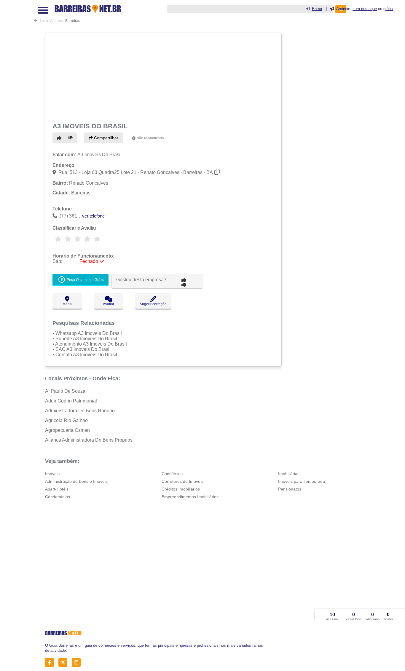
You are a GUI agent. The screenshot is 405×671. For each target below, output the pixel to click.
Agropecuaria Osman (67, 430)
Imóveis (52, 473)
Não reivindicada (150, 138)
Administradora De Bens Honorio (80, 410)
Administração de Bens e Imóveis (76, 481)
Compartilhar (105, 137)
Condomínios (57, 496)
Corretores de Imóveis (182, 481)
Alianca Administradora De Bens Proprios (89, 439)
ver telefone (93, 215)
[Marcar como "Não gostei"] (71, 138)
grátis (388, 9)
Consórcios (172, 473)
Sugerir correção (153, 304)
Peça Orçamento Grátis (85, 280)
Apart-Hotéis (56, 489)
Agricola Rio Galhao (66, 420)
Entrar (317, 9)
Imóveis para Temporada (301, 481)
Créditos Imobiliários (181, 489)
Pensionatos (289, 489)
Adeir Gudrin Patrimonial (71, 400)
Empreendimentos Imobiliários (190, 496)
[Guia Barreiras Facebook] (51, 662)
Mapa (67, 304)
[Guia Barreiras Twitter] (64, 662)
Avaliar (108, 304)
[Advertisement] (162, 76)
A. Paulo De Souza (65, 391)
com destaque (365, 9)
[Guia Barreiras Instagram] (78, 662)
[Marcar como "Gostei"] (59, 138)
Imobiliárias (288, 473)
